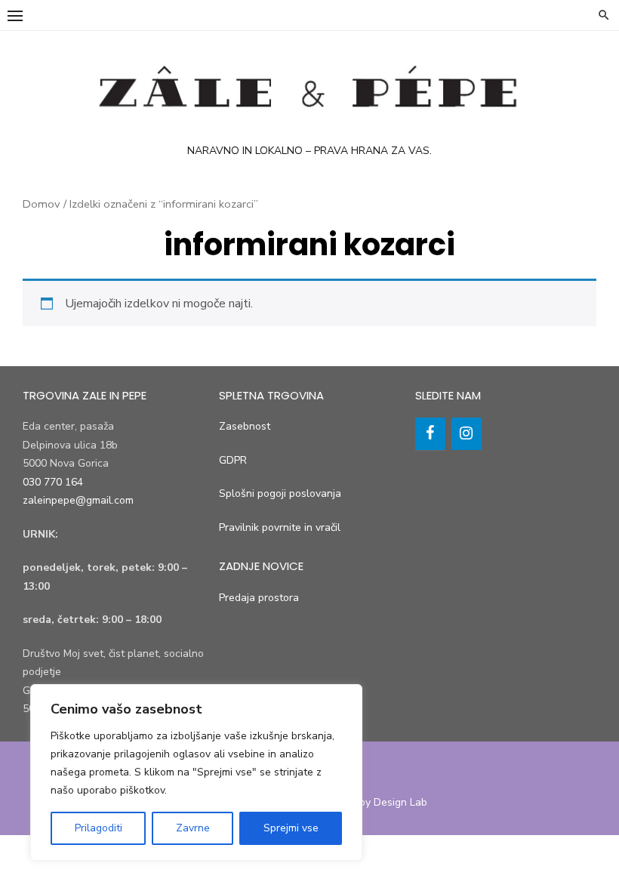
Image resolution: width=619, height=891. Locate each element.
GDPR (233, 460)
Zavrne (193, 828)
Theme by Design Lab (374, 802)
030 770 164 (53, 482)
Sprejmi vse (291, 828)
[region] (196, 772)
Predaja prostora (259, 597)
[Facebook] (430, 434)
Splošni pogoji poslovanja (280, 493)
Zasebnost (244, 426)
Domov (41, 203)
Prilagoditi (98, 828)
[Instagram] (466, 434)
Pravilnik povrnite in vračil (279, 527)
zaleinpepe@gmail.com (78, 500)
